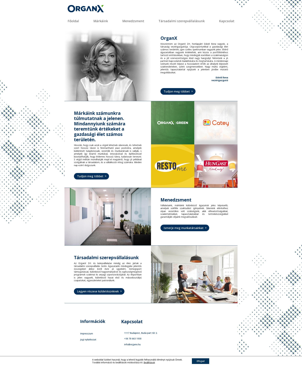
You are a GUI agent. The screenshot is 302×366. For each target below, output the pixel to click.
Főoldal (73, 21)
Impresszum (86, 333)
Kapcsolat (226, 21)
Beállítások (149, 362)
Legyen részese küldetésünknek (98, 291)
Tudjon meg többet (177, 91)
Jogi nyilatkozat (88, 339)
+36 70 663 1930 (132, 338)
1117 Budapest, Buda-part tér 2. (140, 332)
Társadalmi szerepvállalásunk (182, 21)
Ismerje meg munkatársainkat (184, 228)
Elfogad (200, 361)
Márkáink (100, 21)
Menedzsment (133, 21)
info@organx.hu (132, 344)
